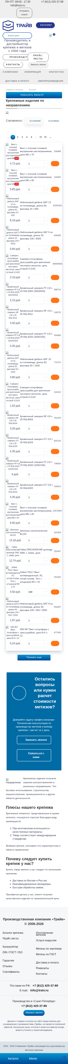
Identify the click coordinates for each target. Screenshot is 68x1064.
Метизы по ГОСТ (46, 954)
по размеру (53, 121)
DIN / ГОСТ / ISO (12, 952)
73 (45, 137)
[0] (50, 34)
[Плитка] (60, 127)
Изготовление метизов (44, 933)
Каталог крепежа (13, 932)
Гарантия (8, 960)
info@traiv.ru (39, 990)
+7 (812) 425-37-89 (45, 985)
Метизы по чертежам (49, 948)
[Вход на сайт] (9, 15)
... (36, 137)
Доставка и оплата (47, 962)
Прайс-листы (11, 938)
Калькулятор (10, 946)
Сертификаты (11, 971)
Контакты (41, 973)
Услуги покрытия (46, 940)
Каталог (32, 90)
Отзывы (7, 966)
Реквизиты (42, 968)
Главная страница (15, 90)
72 (40, 137)
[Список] (55, 127)
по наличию (35, 121)
